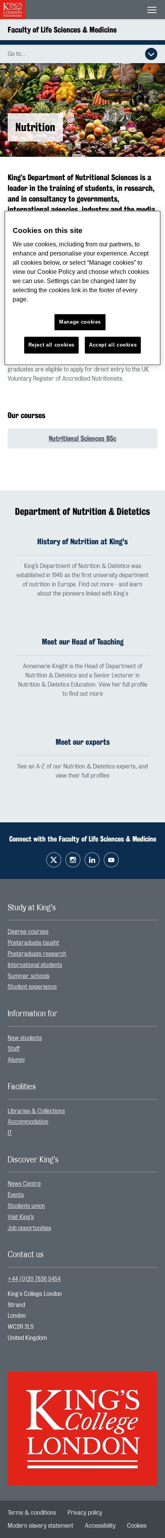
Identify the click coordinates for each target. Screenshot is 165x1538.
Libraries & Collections (36, 1111)
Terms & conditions (32, 1513)
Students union (26, 1206)
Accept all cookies (113, 345)
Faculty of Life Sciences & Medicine (62, 29)
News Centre (24, 1184)
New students (25, 1038)
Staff (14, 1049)
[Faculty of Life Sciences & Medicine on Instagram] (73, 859)
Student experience (32, 987)
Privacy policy (85, 1513)
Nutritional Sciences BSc (82, 438)
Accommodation (28, 1122)
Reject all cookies (51, 345)
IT (10, 1133)
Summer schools (29, 976)
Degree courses (28, 932)
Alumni (16, 1060)
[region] (82, 288)
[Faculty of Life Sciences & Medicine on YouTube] (111, 859)
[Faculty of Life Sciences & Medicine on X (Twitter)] (53, 859)
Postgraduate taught (33, 943)
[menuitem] (82, 931)
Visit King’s (21, 1217)
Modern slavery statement (40, 1526)
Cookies (137, 1526)
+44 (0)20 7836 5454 (34, 1279)
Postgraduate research (37, 954)
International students (35, 965)
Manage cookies (80, 322)
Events (16, 1195)
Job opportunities (29, 1228)
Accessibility (100, 1526)
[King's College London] (82, 1422)
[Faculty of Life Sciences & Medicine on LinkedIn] (92, 859)
